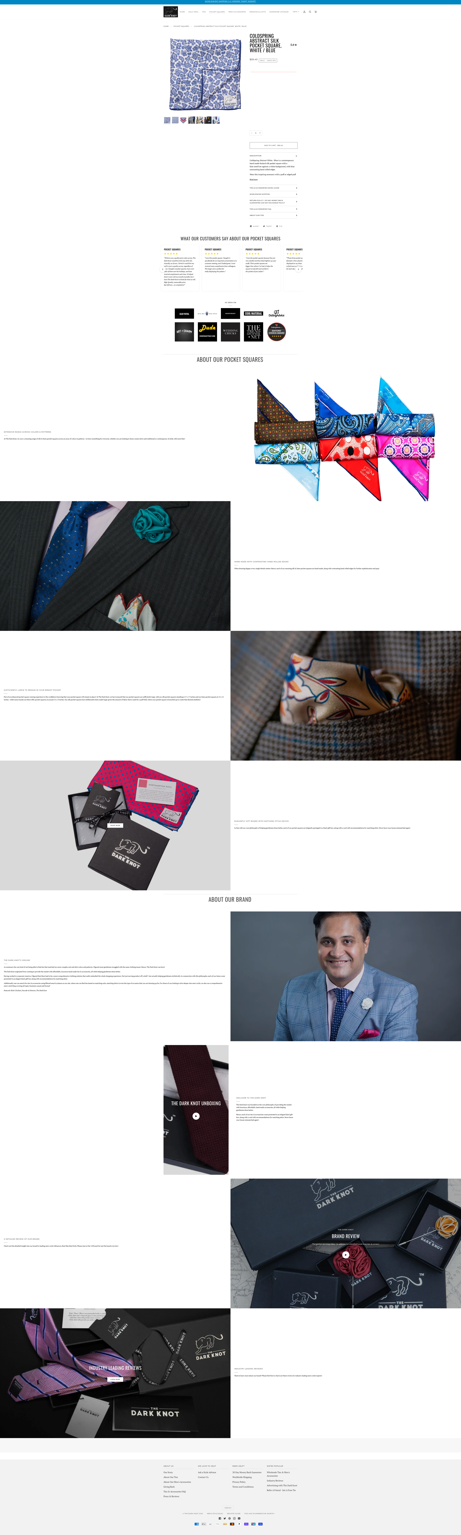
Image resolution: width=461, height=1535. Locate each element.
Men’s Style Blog (215, 1513)
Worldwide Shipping (242, 1477)
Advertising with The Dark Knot (282, 1485)
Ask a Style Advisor (207, 1472)
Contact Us (203, 1477)
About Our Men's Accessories (177, 1481)
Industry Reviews (275, 1480)
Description (255, 156)
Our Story (168, 1472)
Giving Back (169, 1486)
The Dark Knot (191, 1513)
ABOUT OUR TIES (257, 215)
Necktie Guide (233, 1513)
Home (166, 26)
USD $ (295, 11)
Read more (254, 179)
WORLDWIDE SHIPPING (260, 194)
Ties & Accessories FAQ (260, 209)
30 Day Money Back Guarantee (246, 1472)
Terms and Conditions (243, 1486)
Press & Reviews (171, 1496)
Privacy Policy (239, 1481)
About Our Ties (171, 1477)
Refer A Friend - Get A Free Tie (281, 1490)
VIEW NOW (115, 1379)
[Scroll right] (298, 269)
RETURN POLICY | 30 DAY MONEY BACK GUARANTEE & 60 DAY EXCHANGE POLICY (267, 202)
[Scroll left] (163, 269)
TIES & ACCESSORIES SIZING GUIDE (264, 188)
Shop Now (115, 825)
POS (246, 1513)
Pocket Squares (181, 26)
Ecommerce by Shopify (264, 1513)
